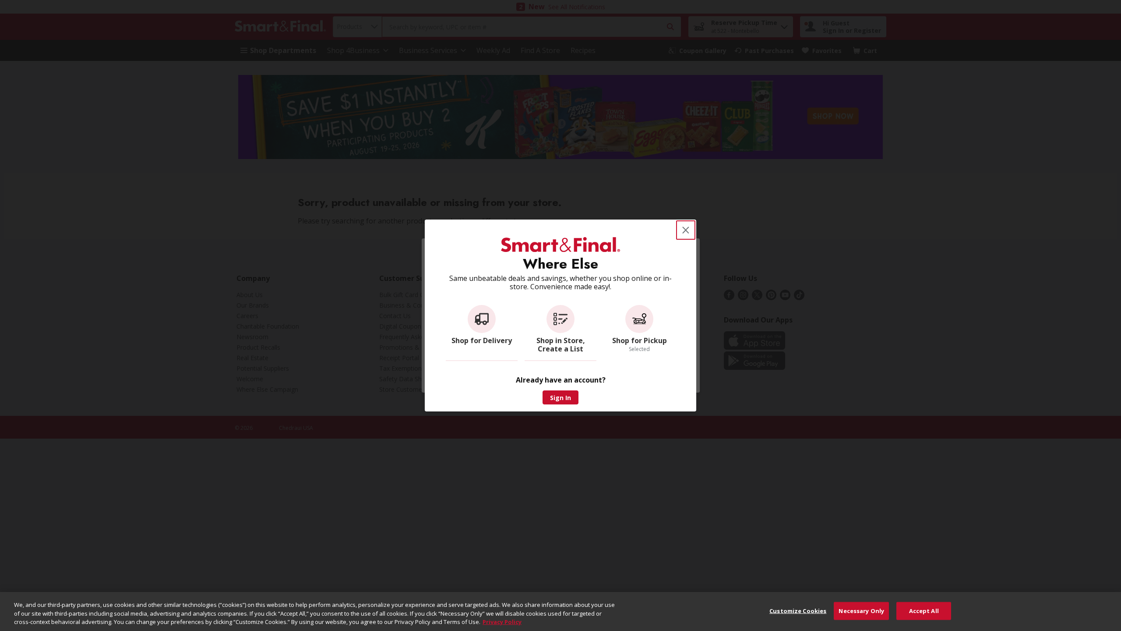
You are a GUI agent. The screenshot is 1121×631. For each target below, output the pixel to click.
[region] (560, 611)
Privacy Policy (502, 622)
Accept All (924, 610)
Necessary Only (861, 610)
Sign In (560, 397)
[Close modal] (685, 230)
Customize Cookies (797, 610)
